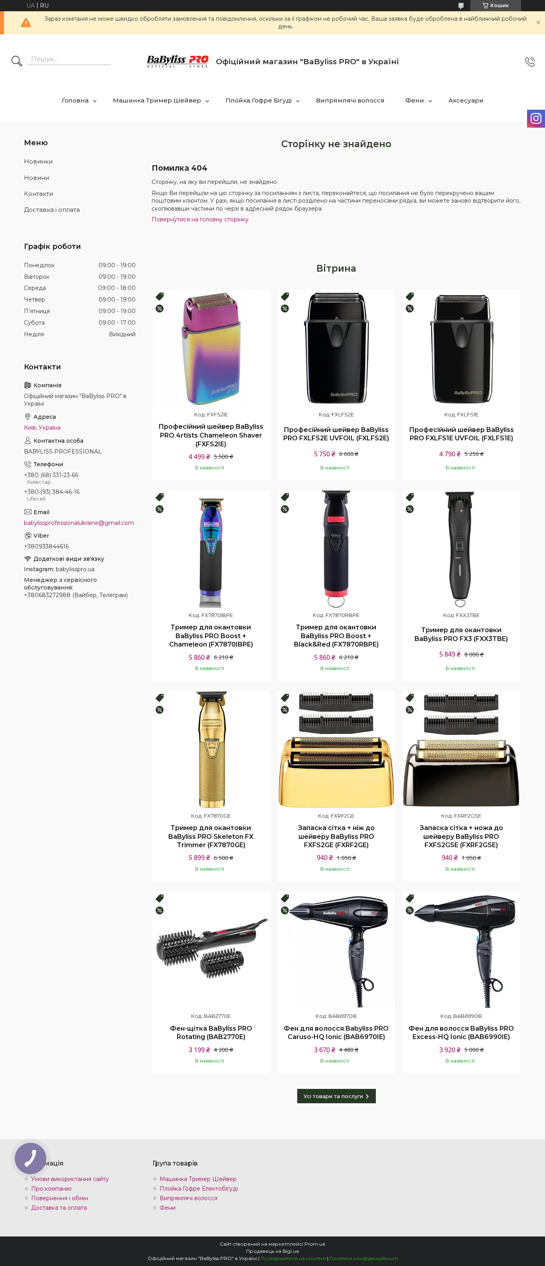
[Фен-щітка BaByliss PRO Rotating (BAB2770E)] (211, 950)
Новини (36, 177)
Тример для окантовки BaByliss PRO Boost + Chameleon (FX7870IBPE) (211, 635)
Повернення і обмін (59, 1198)
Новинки (38, 161)
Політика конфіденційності (364, 1258)
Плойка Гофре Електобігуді (199, 1188)
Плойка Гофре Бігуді (258, 100)
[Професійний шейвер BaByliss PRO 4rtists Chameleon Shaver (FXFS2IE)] (211, 348)
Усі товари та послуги (333, 1096)
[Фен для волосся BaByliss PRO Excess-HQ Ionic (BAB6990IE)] (461, 950)
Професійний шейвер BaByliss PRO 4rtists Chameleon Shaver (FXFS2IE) (210, 435)
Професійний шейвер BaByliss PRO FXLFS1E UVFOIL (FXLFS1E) (461, 434)
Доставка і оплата (52, 209)
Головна (75, 100)
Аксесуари (466, 100)
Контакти (38, 193)
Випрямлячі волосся (350, 100)
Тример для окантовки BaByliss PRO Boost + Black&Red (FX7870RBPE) (336, 635)
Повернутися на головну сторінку (200, 219)
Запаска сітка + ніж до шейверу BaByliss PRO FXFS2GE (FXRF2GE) (336, 836)
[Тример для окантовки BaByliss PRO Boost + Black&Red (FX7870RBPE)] (336, 549)
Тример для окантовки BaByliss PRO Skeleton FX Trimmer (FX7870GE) (210, 836)
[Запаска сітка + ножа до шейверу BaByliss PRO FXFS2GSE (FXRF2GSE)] (461, 749)
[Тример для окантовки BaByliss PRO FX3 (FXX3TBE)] (461, 549)
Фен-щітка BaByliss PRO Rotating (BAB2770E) (211, 1033)
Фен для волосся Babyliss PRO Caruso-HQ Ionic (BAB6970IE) (336, 1033)
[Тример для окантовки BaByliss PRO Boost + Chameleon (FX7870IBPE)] (211, 549)
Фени (414, 100)
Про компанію (51, 1188)
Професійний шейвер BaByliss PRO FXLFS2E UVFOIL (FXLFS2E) (336, 434)
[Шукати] (17, 61)
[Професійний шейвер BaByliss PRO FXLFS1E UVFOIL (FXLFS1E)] (461, 348)
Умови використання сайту (70, 1179)
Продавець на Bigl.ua (272, 1251)
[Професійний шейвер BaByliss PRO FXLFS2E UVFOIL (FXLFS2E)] (336, 348)
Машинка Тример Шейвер (157, 100)
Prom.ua (314, 1244)
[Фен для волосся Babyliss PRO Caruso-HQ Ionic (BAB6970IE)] (336, 950)
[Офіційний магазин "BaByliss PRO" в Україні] (178, 62)
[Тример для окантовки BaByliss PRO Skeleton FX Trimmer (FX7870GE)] (211, 749)
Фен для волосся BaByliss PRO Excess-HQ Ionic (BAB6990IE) (461, 1033)
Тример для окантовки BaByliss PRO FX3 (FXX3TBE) (461, 634)
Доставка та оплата (59, 1207)
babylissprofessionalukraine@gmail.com (79, 523)
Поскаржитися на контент (293, 1258)
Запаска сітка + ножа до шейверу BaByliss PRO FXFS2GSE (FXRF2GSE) (461, 836)
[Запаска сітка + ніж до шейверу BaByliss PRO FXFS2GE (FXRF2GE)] (336, 749)
